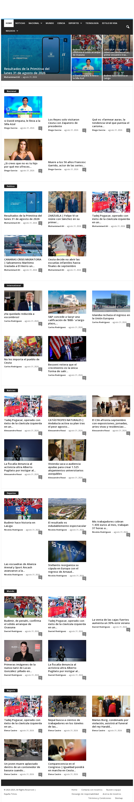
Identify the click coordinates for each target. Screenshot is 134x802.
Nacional (34, 23)
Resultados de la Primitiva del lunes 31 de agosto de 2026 (27, 71)
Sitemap (119, 798)
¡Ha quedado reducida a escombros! (19, 315)
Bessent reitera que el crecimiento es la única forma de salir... (63, 368)
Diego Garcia (10, 128)
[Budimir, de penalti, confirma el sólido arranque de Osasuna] (87, 43)
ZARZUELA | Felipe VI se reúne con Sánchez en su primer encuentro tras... (116, 52)
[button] (128, 27)
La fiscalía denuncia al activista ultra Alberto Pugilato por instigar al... (20, 467)
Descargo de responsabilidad (85, 794)
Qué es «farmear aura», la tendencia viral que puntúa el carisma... (110, 123)
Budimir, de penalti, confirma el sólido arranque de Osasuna (86, 52)
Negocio (10, 30)
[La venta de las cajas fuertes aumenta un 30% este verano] (111, 606)
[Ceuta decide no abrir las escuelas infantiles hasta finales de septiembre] (67, 245)
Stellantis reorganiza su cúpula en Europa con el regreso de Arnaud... (63, 568)
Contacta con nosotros (91, 789)
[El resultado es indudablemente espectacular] (67, 509)
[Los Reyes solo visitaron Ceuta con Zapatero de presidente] (67, 106)
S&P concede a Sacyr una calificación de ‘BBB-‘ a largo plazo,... (66, 320)
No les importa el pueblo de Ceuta (21, 360)
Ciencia (61, 23)
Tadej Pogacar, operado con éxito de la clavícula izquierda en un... (111, 219)
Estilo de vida (109, 23)
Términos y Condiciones (99, 798)
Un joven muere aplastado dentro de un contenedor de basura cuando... (22, 767)
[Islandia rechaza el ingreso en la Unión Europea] (111, 301)
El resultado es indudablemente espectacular (67, 524)
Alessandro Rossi (13, 430)
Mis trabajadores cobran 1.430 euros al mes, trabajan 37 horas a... (110, 525)
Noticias (20, 23)
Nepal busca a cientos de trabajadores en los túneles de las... (65, 723)
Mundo (50, 23)
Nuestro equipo (113, 789)
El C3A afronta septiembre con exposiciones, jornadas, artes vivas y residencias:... (110, 423)
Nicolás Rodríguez (13, 529)
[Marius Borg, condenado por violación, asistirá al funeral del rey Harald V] (111, 706)
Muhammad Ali (12, 77)
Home (9, 23)
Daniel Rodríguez (13, 631)
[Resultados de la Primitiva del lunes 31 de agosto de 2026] (36, 54)
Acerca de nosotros (112, 794)
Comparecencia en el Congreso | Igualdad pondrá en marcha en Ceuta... (66, 767)
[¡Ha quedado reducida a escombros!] (23, 301)
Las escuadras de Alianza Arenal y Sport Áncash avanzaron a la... (20, 567)
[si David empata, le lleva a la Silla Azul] (87, 66)
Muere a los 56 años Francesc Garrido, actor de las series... (67, 163)
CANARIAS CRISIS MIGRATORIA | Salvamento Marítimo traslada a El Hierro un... (22, 263)
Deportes (74, 23)
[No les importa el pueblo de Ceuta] (23, 346)
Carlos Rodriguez (13, 321)
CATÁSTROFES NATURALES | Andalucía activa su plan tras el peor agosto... (66, 423)
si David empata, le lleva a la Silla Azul (85, 77)
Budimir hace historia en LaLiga (116, 77)
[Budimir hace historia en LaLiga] (118, 66)
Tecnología (92, 23)
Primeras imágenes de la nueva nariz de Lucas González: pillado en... (20, 668)
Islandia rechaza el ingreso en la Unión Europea (111, 316)
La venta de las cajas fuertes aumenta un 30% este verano (111, 621)
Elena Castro (10, 730)
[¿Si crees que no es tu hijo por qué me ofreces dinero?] (23, 149)
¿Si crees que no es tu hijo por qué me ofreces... (21, 164)
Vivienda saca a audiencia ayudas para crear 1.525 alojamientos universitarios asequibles (65, 468)
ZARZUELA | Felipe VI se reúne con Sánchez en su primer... (64, 219)
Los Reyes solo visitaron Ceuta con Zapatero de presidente (63, 123)
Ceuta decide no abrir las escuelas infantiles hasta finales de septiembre (64, 263)
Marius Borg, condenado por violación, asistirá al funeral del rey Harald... (110, 723)
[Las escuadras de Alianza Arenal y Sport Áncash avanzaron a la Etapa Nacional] (23, 551)
